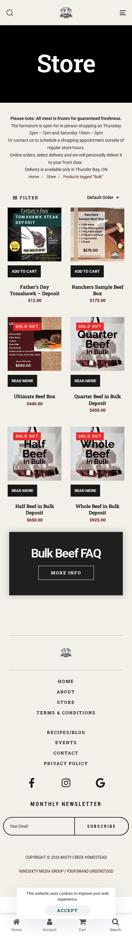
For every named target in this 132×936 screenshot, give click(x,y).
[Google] (100, 783)
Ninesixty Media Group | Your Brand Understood (66, 871)
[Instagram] (66, 783)
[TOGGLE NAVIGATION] (106, 12)
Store (66, 702)
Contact (66, 753)
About (66, 692)
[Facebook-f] (32, 783)
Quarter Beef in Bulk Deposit (97, 399)
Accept (67, 910)
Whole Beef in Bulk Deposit (97, 509)
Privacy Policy (66, 763)
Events (66, 742)
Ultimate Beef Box (34, 396)
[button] (25, 197)
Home (66, 681)
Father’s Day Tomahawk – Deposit (35, 290)
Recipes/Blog (66, 732)
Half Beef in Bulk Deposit (34, 509)
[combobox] (103, 197)
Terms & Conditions (66, 713)
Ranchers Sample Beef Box (97, 290)
